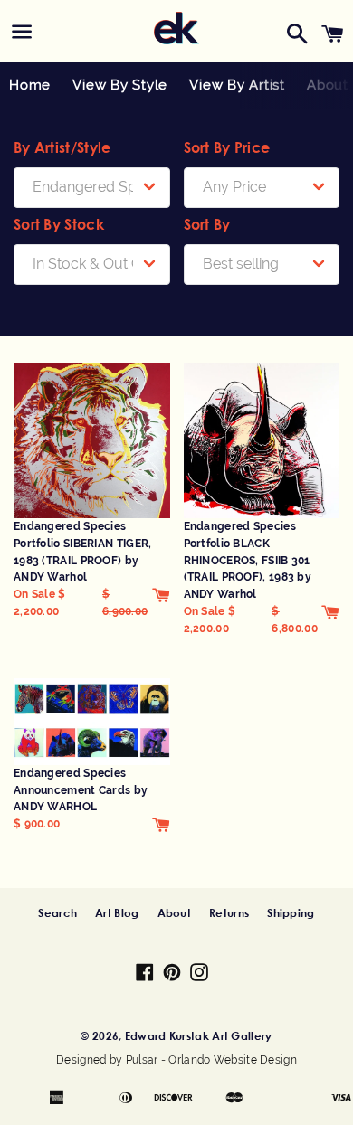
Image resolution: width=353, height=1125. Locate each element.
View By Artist (237, 85)
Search (57, 912)
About (174, 912)
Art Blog (116, 912)
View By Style (119, 85)
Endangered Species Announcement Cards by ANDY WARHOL (81, 790)
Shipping (290, 912)
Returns (229, 912)
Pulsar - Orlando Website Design (211, 1060)
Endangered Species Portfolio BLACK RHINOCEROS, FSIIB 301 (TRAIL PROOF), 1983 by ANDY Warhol (248, 560)
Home (30, 85)
